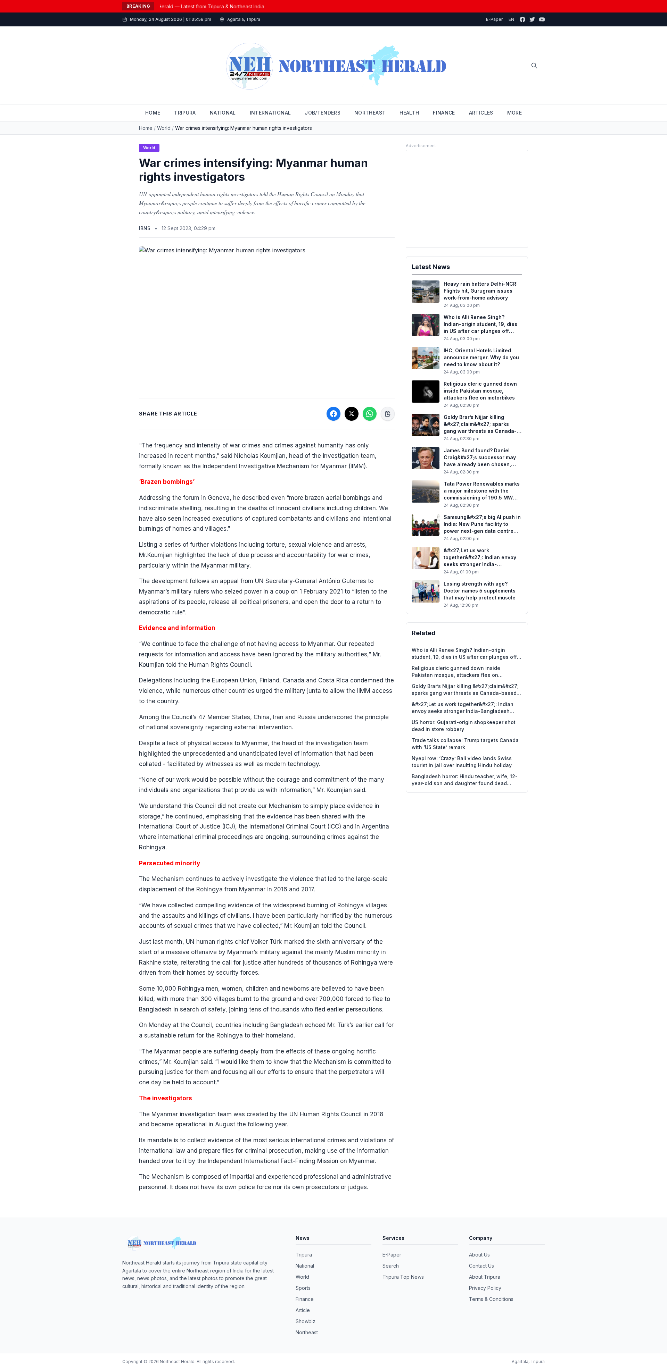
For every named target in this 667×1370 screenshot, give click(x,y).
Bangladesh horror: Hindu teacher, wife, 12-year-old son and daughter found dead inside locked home (465, 780)
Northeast (307, 1332)
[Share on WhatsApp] (370, 414)
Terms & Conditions (491, 1299)
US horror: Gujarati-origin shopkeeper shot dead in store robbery (464, 725)
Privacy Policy (485, 1288)
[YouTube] (542, 19)
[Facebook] (522, 19)
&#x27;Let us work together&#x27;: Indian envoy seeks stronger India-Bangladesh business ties (462, 708)
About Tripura (484, 1277)
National (305, 1266)
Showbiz (305, 1321)
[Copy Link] (388, 414)
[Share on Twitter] (352, 414)
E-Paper (494, 19)
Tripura (304, 1255)
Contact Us (481, 1266)
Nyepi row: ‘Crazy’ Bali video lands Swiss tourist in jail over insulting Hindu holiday (462, 761)
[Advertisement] (467, 198)
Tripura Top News (403, 1277)
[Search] (534, 65)
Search (390, 1266)
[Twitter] (532, 19)
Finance (305, 1299)
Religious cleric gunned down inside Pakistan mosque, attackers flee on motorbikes (456, 672)
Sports (303, 1288)
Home (146, 128)
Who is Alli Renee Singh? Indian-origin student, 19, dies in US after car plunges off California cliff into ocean (464, 654)
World (164, 128)
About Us (479, 1255)
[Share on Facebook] (333, 414)
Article (303, 1310)
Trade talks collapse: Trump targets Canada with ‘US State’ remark (465, 743)
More (514, 113)
